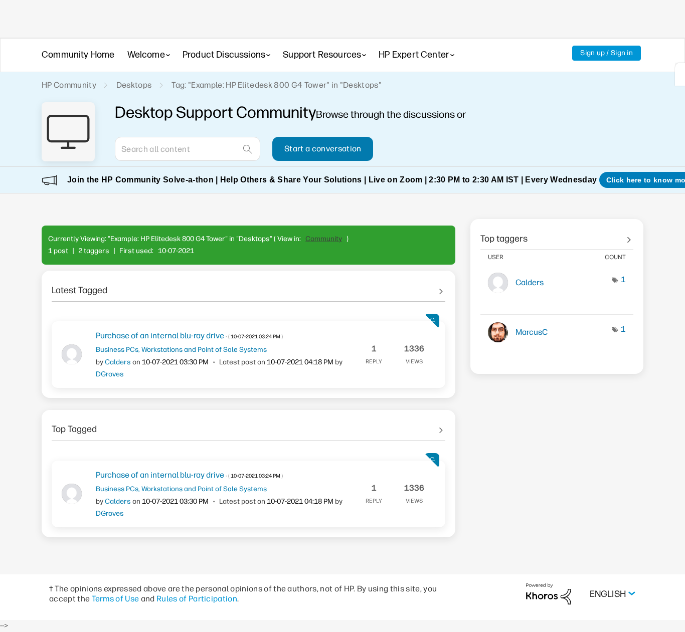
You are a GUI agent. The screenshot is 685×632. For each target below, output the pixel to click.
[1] (680, 74)
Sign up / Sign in (606, 53)
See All (248, 287)
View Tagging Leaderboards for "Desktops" (556, 235)
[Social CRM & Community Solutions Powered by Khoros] (548, 593)
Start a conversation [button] (322, 148)
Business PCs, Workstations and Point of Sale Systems (181, 349)
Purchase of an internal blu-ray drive (189, 335)
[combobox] (187, 149)
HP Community (69, 85)
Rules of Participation (196, 598)
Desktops (134, 85)
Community (323, 239)
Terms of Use (115, 598)
